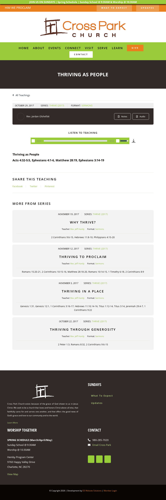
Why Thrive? (83, 222)
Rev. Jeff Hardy (77, 229)
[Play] (33, 140)
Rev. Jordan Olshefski (37, 116)
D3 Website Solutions (92, 490)
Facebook (17, 186)
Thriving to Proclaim (83, 257)
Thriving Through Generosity (83, 329)
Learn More (12, 422)
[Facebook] (91, 459)
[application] (80, 141)
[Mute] (117, 140)
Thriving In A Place (83, 291)
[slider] (75, 141)
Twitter (33, 186)
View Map (12, 474)
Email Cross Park (101, 444)
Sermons (87, 105)
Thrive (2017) (56, 105)
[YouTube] (107, 459)
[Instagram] (99, 459)
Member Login (110, 490)
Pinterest (49, 186)
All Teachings (22, 95)
